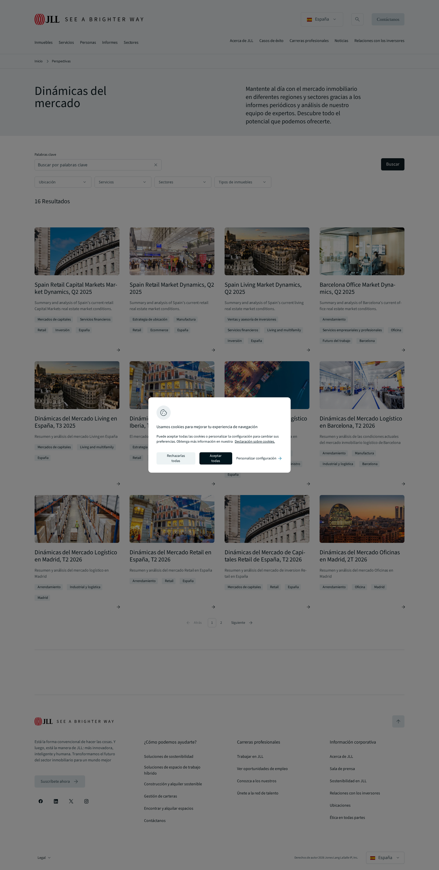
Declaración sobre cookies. (255, 441)
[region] (219, 435)
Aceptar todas (216, 458)
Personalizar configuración (259, 458)
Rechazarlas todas (176, 458)
